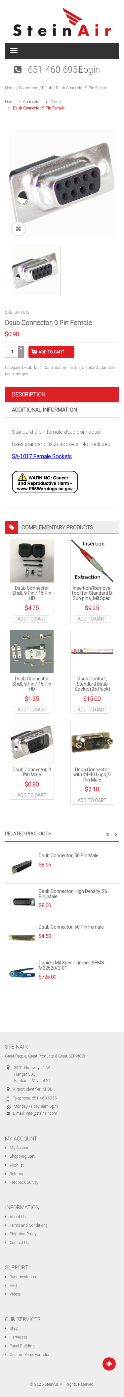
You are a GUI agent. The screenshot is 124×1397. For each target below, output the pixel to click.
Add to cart (51, 352)
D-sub (47, 88)
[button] (107, 835)
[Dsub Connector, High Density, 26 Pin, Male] (22, 901)
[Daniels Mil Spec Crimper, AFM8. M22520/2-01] (22, 973)
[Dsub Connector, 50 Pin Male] (22, 866)
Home (10, 88)
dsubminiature (67, 367)
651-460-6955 (55, 69)
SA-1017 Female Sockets (42, 456)
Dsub (48, 367)
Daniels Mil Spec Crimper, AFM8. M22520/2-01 (72, 965)
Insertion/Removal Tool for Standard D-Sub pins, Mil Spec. (92, 593)
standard (90, 367)
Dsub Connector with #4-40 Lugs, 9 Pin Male (92, 774)
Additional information (44, 410)
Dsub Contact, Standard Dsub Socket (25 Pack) (92, 684)
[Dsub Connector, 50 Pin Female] (22, 937)
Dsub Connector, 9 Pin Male (32, 772)
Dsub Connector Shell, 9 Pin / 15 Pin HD (31, 593)
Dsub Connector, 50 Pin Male (68, 855)
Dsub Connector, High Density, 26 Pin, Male (73, 894)
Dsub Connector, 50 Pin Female (71, 927)
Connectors (28, 88)
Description (28, 394)
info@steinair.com (41, 1113)
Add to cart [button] (32, 618)
